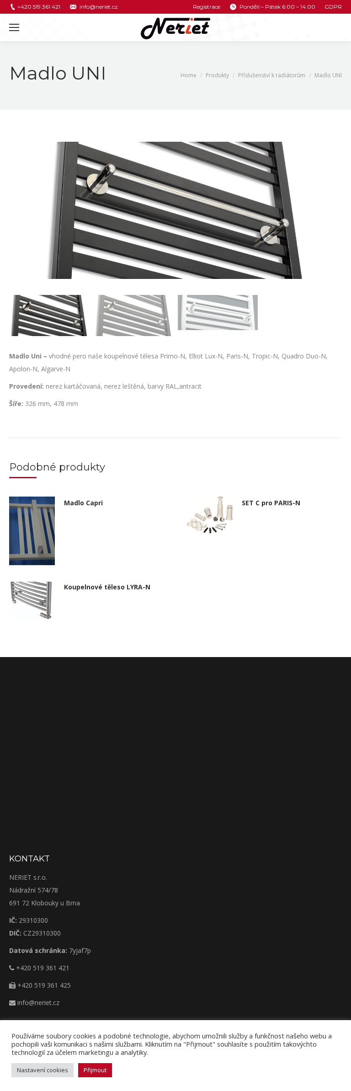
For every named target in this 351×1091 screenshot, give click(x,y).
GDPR (333, 6)
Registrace (206, 6)
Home (189, 75)
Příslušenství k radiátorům (271, 75)
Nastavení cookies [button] (42, 1070)
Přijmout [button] (95, 1070)
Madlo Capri (83, 502)
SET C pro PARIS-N (271, 502)
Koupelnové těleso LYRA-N (107, 587)
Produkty (217, 75)
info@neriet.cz (99, 6)
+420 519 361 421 (38, 6)
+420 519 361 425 (43, 985)
